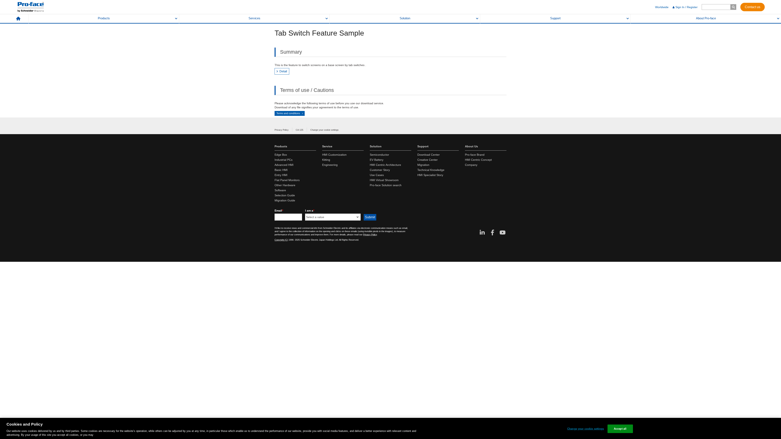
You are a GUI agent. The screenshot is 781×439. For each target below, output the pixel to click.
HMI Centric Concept (478, 159)
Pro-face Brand (474, 154)
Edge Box (281, 154)
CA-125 (299, 130)
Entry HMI (281, 175)
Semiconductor (379, 154)
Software (280, 190)
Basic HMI (281, 170)
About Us (471, 146)
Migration (423, 164)
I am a (309, 210)
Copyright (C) (281, 240)
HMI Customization (334, 154)
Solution (405, 18)
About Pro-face (706, 18)
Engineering (330, 164)
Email (279, 210)
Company (471, 164)
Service (327, 146)
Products (104, 18)
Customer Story (380, 170)
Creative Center (427, 159)
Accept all (620, 428)
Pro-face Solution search (385, 185)
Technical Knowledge (430, 170)
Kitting (326, 159)
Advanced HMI (284, 164)
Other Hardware (285, 185)
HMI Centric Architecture (385, 164)
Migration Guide (285, 200)
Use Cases (377, 175)
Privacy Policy (282, 130)
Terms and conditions (288, 113)
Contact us (752, 7)
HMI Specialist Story (430, 175)
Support (555, 18)
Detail (283, 71)
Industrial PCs (283, 159)
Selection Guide (285, 195)
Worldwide (662, 7)
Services (254, 18)
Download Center (428, 154)
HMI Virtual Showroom (384, 180)
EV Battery (376, 159)
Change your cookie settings (324, 130)
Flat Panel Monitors (287, 180)
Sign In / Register (686, 7)
